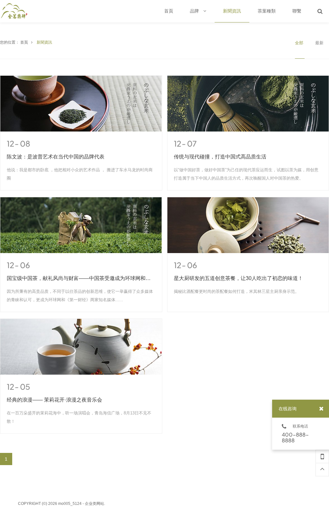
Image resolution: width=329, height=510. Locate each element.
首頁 (24, 42)
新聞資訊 (44, 42)
